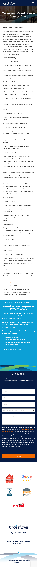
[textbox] (18, 410)
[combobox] (18, 410)
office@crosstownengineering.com (16, 282)
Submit (18, 456)
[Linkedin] (18, 551)
